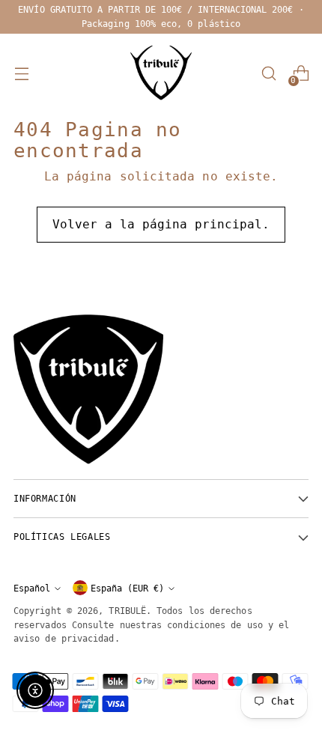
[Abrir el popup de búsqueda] (268, 73)
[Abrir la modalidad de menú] (21, 73)
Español (31, 588)
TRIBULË (127, 610)
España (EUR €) (127, 588)
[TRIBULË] (161, 73)
